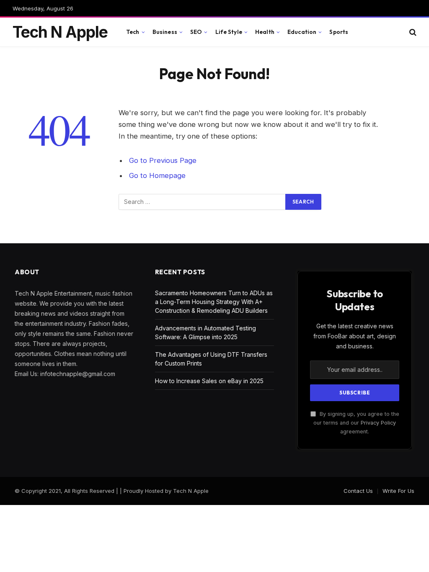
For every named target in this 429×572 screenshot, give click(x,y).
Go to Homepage (157, 175)
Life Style (228, 32)
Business (164, 32)
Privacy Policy (378, 423)
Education (301, 32)
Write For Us (398, 490)
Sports (338, 32)
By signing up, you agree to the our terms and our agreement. (356, 423)
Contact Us (358, 490)
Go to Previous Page (162, 160)
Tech (133, 32)
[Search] (412, 32)
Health (264, 32)
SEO (196, 32)
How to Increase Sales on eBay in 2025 (209, 380)
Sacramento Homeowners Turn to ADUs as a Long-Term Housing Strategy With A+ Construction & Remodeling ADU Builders (214, 301)
